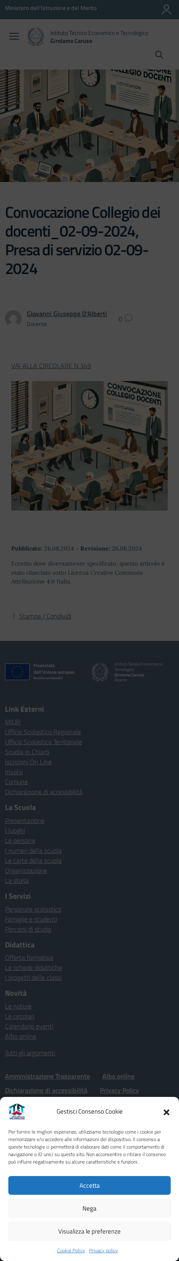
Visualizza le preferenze (89, 1231)
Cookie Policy (71, 1250)
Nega (89, 1208)
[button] (166, 1111)
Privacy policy (103, 1250)
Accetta (90, 1185)
